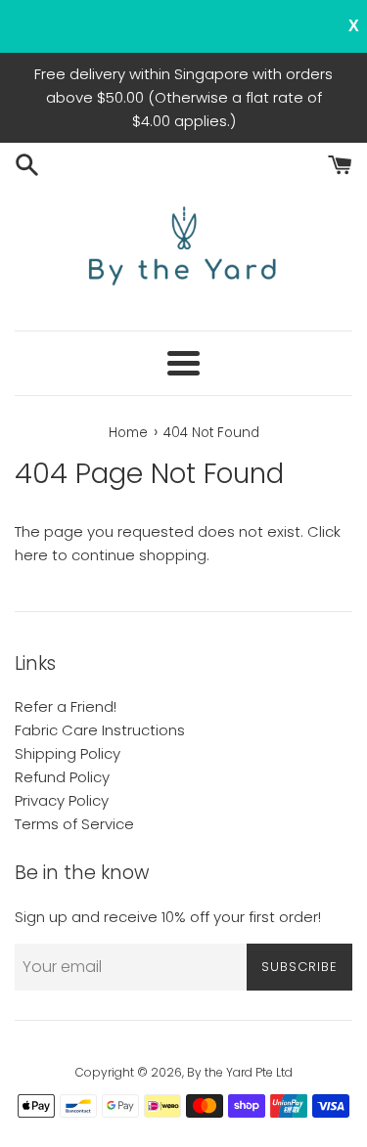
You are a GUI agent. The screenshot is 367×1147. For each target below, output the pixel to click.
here (31, 555)
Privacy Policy (62, 800)
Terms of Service (74, 824)
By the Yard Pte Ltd (240, 1072)
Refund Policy (62, 777)
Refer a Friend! (65, 706)
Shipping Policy (67, 753)
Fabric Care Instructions (100, 730)
